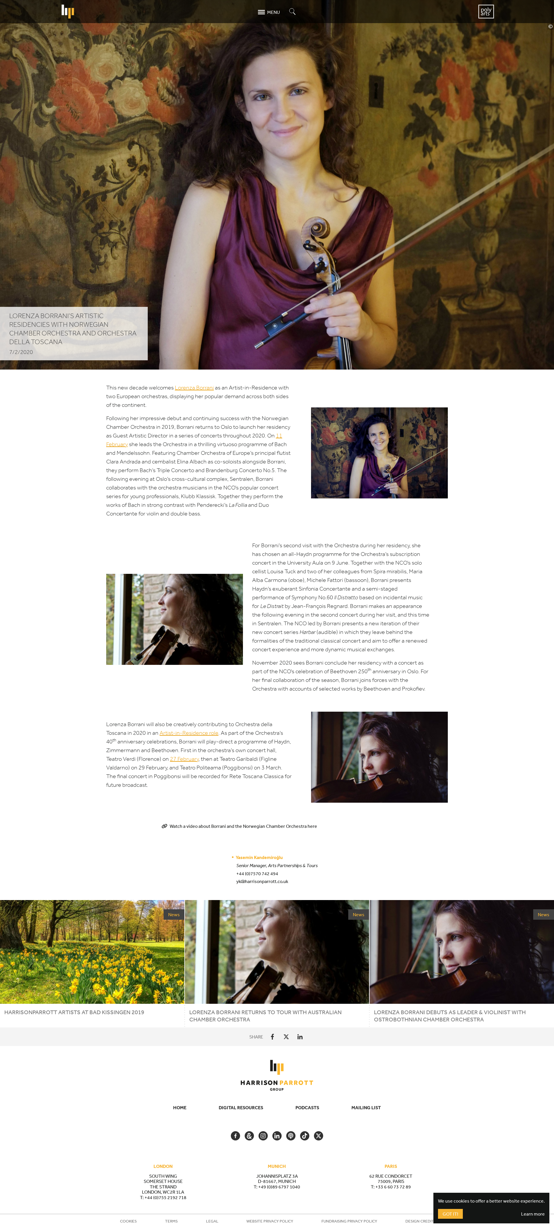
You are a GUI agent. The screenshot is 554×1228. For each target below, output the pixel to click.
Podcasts (307, 1107)
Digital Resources (241, 1107)
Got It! (450, 1214)
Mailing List (366, 1107)
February (184, 759)
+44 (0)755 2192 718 (165, 1197)
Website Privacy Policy (269, 1221)
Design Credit (419, 1221)
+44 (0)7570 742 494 (257, 873)
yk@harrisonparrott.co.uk (262, 881)
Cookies (128, 1221)
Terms (171, 1221)
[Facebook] (272, 1036)
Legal (212, 1221)
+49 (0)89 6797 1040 (279, 1187)
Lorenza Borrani (194, 387)
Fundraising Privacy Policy (349, 1221)
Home (179, 1107)
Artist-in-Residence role (189, 733)
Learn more (533, 1213)
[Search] (292, 12)
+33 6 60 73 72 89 (393, 1187)
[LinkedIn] (300, 1036)
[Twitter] (286, 1036)
